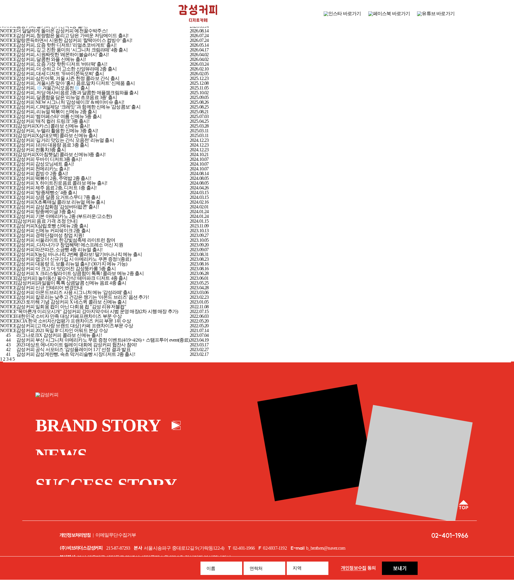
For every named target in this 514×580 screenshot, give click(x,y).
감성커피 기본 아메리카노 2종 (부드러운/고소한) (64, 216)
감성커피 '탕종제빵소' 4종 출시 (46, 192)
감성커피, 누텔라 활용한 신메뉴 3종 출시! (57, 130)
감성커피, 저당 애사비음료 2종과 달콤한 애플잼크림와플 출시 (77, 92)
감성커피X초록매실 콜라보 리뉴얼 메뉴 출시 (60, 202)
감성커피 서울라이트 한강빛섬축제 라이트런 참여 (65, 240)
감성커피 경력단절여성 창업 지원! (50, 235)
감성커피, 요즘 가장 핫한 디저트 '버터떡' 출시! (61, 64)
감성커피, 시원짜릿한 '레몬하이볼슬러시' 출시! (62, 54)
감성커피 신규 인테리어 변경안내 (49, 287)
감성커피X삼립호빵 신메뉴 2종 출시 (52, 225)
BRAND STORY (98, 425)
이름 (210, 568)
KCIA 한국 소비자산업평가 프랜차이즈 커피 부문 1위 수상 (73, 320)
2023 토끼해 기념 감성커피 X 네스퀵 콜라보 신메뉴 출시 (71, 301)
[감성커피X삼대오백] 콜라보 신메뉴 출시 (56, 135)
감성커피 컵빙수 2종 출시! (42, 173)
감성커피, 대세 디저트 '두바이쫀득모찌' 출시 (60, 73)
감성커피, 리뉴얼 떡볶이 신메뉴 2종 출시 (56, 111)
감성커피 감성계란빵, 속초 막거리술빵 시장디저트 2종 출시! (75, 354)
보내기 (400, 568)
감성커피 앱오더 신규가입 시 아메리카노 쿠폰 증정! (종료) (73, 259)
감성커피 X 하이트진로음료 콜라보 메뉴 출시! (61, 183)
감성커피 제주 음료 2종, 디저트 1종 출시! (56, 187)
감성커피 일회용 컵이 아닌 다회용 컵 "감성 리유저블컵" (71, 306)
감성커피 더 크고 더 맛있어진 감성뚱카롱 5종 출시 (66, 268)
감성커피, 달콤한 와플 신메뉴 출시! (51, 59)
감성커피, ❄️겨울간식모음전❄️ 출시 (53, 87)
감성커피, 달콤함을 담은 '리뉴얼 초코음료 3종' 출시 (66, 97)
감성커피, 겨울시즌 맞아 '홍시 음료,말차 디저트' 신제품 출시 (75, 83)
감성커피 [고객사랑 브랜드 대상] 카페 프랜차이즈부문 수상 (74, 325)
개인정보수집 (353, 567)
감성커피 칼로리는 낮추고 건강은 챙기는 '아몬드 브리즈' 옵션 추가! (82, 297)
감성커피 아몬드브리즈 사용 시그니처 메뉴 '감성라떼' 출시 (74, 292)
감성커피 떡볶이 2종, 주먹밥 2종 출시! (53, 178)
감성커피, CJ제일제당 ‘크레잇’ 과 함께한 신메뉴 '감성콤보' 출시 (78, 106)
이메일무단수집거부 (115, 534)
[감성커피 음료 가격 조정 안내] (46, 221)
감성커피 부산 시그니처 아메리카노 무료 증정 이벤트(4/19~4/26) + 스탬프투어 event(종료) (102, 339)
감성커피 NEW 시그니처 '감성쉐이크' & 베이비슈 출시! (70, 102)
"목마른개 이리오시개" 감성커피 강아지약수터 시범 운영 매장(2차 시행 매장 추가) (97, 311)
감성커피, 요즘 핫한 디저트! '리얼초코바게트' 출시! (66, 45)
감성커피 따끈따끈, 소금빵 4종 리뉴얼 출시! (59, 249)
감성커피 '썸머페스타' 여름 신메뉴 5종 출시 (58, 116)
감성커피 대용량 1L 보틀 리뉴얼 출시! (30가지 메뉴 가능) (71, 263)
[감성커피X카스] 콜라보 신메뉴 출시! (53, 125)
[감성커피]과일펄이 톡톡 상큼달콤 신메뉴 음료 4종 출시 (71, 282)
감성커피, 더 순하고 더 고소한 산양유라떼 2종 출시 (66, 68)
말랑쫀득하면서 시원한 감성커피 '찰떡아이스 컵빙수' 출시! (74, 40)
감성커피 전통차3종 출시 (41, 149)
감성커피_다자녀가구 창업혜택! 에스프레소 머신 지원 (69, 244)
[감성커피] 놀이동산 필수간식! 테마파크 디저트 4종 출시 (71, 278)
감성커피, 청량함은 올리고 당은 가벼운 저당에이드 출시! (72, 35)
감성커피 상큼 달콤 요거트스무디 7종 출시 (58, 197)
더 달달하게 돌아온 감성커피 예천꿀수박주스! (61, 30)
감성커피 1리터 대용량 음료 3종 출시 (52, 144)
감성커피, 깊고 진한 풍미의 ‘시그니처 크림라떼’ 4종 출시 (72, 49)
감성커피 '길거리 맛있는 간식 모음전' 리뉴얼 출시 (65, 140)
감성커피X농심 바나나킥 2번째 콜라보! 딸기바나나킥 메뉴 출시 (79, 254)
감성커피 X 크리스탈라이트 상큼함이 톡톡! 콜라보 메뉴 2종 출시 (80, 273)
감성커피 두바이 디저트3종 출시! (49, 159)
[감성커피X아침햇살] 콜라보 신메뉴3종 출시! (60, 154)
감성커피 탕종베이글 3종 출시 (46, 211)
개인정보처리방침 (75, 535)
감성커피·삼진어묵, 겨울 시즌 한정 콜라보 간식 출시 (67, 78)
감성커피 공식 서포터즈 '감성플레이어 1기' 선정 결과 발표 (73, 349)
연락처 (256, 568)
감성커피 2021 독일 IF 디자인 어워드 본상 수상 (62, 330)
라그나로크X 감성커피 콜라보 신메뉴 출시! (59, 335)
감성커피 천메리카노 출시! (42, 168)
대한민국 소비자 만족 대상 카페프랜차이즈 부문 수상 (69, 316)
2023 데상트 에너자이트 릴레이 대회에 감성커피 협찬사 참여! (76, 344)
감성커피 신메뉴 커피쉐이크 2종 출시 (53, 230)
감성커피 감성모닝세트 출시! (45, 163)
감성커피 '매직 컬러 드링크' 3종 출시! (52, 121)
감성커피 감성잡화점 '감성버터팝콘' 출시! (57, 206)
